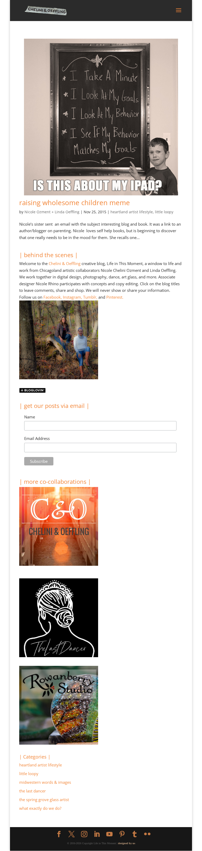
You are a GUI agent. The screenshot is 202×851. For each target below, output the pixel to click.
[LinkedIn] (97, 834)
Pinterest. (114, 297)
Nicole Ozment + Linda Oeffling (51, 211)
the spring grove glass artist (44, 799)
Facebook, (52, 297)
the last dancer (32, 790)
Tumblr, (90, 297)
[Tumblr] (135, 834)
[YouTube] (109, 834)
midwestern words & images (45, 782)
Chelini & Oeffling (64, 263)
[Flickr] (147, 834)
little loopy (164, 211)
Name (29, 416)
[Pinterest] (122, 834)
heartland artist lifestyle (131, 211)
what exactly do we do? (40, 808)
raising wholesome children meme (74, 202)
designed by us (126, 843)
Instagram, (72, 297)
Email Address (37, 438)
